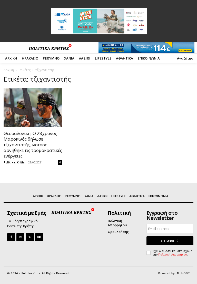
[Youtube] (39, 237)
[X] (30, 237)
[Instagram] (20, 237)
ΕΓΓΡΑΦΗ (167, 241)
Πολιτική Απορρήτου (172, 254)
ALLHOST (183, 273)
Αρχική (9, 70)
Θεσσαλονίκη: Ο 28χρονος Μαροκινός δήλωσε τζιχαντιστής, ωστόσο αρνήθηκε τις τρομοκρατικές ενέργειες (33, 144)
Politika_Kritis (14, 162)
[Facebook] (11, 237)
